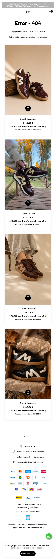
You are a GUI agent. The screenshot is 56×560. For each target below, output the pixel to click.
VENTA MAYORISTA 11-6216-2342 (30, 452)
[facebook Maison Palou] (32, 437)
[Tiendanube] (28, 508)
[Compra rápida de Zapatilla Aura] (28, 203)
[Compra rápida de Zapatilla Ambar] (28, 108)
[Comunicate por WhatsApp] (49, 536)
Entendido (27, 554)
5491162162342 (30, 446)
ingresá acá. (17, 528)
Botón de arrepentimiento (33, 528)
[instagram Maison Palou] (24, 437)
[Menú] (6, 12)
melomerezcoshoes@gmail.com (30, 457)
